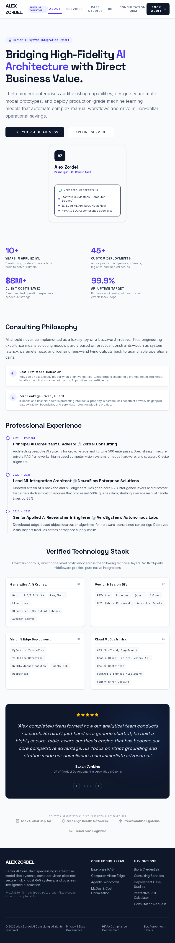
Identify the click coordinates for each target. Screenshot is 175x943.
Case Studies (95, 9)
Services (74, 9)
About (55, 8)
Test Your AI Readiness (35, 132)
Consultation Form (132, 9)
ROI (111, 9)
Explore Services (91, 132)
